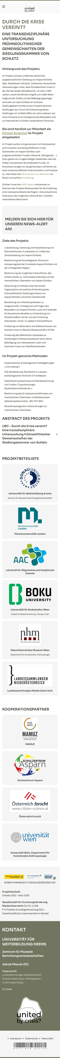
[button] (3, 6)
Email (9, 989)
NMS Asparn (28, 184)
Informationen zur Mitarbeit (35, 174)
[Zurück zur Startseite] (30, 6)
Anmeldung (27, 178)
